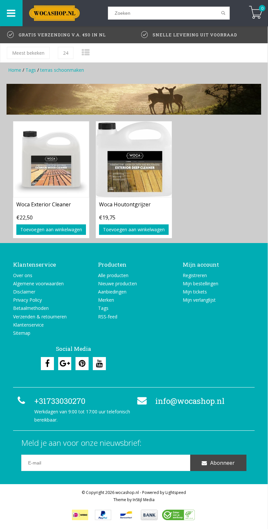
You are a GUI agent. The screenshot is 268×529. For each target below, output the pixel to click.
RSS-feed (107, 316)
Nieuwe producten (117, 283)
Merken (106, 300)
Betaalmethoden (31, 308)
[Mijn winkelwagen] (255, 13)
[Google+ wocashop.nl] (64, 363)
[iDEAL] (80, 515)
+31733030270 (59, 401)
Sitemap (21, 333)
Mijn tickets (195, 292)
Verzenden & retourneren (40, 316)
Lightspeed (175, 492)
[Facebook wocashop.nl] (47, 363)
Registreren (195, 275)
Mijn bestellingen (200, 283)
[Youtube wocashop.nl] (99, 363)
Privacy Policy (27, 300)
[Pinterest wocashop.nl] (82, 363)
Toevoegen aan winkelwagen (51, 229)
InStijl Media (144, 499)
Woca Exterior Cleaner (43, 204)
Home (14, 70)
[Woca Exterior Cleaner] (51, 159)
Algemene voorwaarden (38, 283)
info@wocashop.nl (190, 401)
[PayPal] (103, 515)
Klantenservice (28, 325)
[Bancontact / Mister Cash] (126, 515)
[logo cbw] (178, 515)
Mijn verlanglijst (199, 300)
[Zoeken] (223, 13)
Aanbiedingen (112, 292)
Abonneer (222, 462)
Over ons (22, 275)
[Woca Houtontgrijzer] (134, 159)
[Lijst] (86, 52)
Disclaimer (24, 292)
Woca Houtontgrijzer (125, 204)
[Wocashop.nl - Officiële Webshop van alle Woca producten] (65, 13)
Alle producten (113, 275)
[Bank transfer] (149, 515)
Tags (30, 70)
